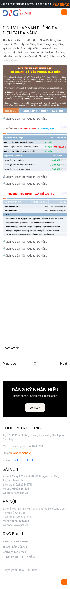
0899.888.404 (20, 521)
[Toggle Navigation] (64, 582)
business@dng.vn (20, 453)
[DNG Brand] (17, 12)
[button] (64, 12)
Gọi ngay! (35, 407)
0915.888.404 (61, 3)
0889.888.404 (20, 488)
